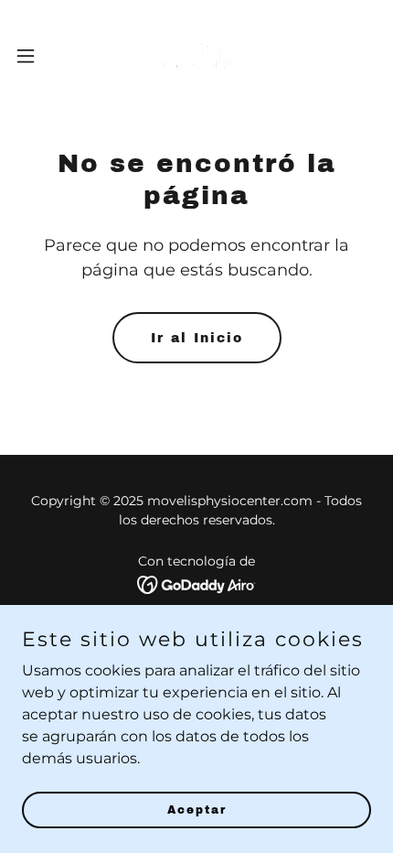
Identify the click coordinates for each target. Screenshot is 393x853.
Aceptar (197, 809)
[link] (196, 55)
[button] (35, 56)
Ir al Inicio (197, 338)
